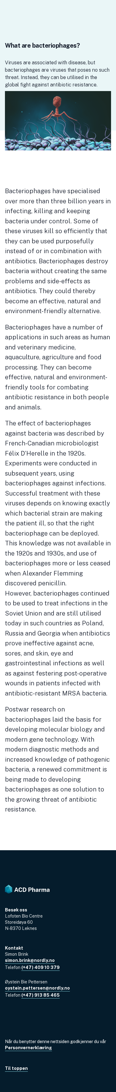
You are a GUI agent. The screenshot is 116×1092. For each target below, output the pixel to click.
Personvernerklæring (28, 1047)
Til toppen (16, 1068)
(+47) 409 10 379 (40, 967)
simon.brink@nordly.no (30, 960)
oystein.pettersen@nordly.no (37, 988)
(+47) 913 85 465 (40, 995)
